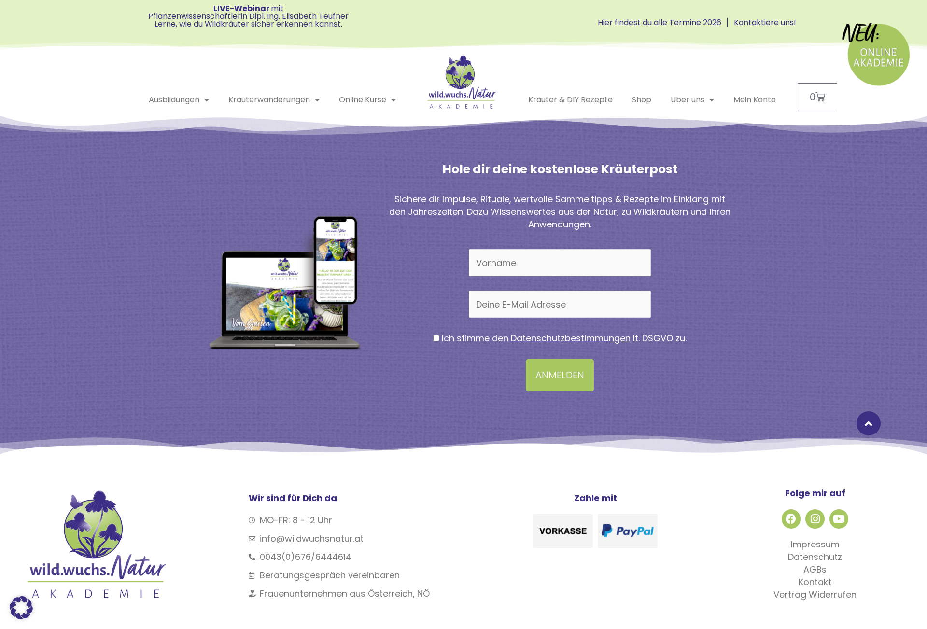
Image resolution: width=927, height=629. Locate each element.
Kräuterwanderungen (269, 99)
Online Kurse (362, 99)
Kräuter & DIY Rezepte (570, 99)
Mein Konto (754, 99)
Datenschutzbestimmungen (571, 338)
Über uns (687, 99)
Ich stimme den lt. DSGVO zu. (563, 338)
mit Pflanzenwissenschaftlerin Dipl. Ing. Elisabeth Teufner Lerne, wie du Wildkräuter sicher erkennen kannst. (248, 16)
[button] (21, 608)
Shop (641, 99)
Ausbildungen (174, 99)
